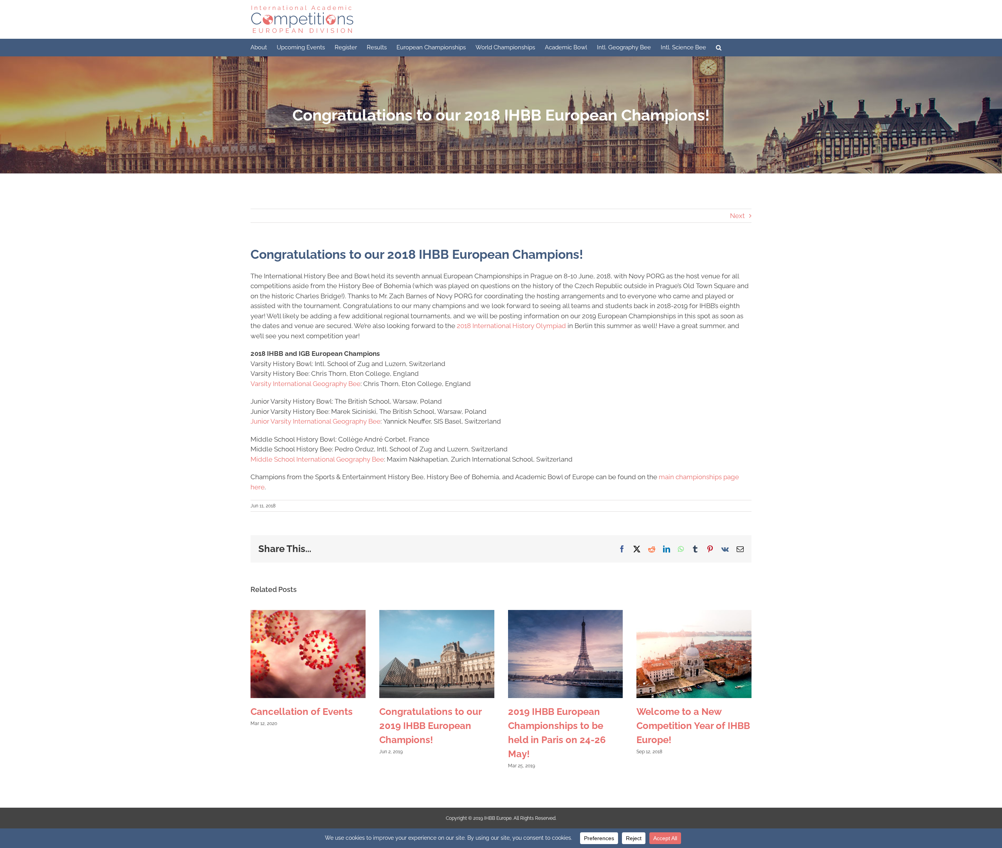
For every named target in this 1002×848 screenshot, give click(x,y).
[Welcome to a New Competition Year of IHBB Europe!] (694, 614)
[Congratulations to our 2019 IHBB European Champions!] (436, 614)
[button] (718, 47)
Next (737, 216)
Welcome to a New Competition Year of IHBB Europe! (693, 725)
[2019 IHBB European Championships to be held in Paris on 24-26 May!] (565, 614)
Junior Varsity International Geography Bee (315, 421)
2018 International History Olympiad (511, 326)
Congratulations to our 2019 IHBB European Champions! (430, 725)
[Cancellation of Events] (308, 614)
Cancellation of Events (301, 711)
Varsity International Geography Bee (305, 384)
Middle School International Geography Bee (317, 459)
